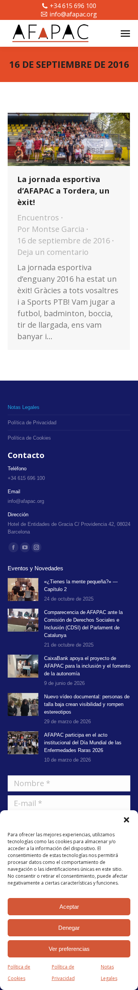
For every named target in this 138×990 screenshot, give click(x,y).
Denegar (69, 927)
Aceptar (69, 906)
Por (50, 229)
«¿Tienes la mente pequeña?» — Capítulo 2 (81, 585)
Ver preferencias (69, 949)
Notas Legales (109, 973)
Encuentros (38, 217)
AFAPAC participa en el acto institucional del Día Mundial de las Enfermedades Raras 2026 (83, 742)
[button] (126, 820)
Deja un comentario (53, 252)
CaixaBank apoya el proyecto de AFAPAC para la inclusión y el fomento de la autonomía (87, 665)
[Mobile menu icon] (125, 33)
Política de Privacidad (63, 973)
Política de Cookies (19, 973)
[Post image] (23, 589)
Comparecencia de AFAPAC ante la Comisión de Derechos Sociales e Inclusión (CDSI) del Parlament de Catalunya (83, 623)
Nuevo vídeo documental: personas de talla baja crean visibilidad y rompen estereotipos (87, 704)
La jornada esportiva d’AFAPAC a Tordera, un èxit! (63, 190)
